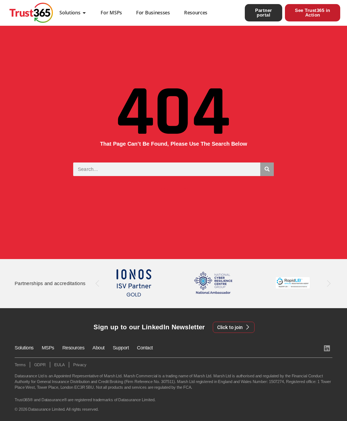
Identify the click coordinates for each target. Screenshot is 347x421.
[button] (97, 283)
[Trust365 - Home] (31, 13)
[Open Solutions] (84, 12)
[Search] (267, 169)
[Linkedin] (327, 348)
